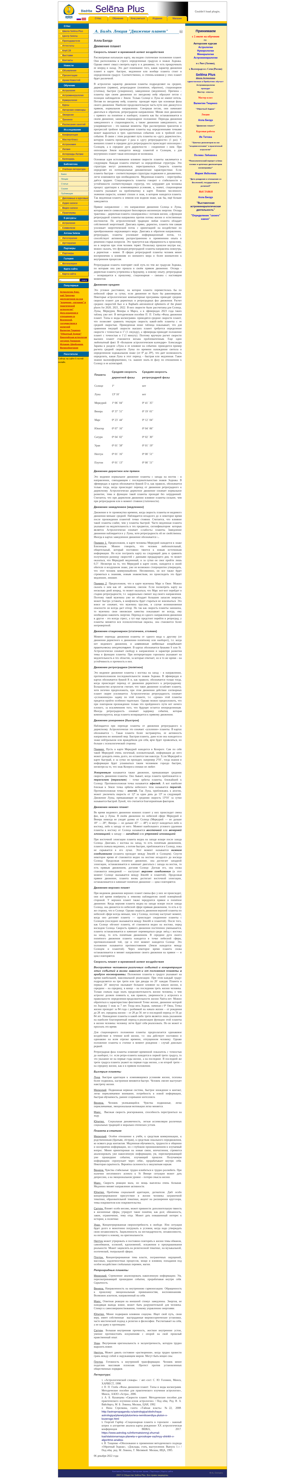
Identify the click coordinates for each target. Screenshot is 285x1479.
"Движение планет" (205, 126)
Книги (63, 174)
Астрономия (69, 144)
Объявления (69, 70)
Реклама (127, 1471)
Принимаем (206, 31)
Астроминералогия (73, 95)
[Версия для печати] (180, 31)
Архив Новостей (71, 80)
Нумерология (69, 100)
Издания (157, 18)
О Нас (98, 18)
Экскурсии (68, 114)
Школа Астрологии (205, 78)
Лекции (64, 179)
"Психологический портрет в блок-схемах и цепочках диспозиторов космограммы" (205, 164)
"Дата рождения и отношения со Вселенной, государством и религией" (205, 182)
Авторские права (140, 1471)
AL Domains (217, 1473)
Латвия (66, 149)
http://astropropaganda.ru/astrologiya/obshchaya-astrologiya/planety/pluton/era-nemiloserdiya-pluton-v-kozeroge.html (135, 1415)
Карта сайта (69, 274)
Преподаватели (71, 41)
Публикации (67, 193)
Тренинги (67, 119)
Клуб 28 (66, 50)
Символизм (68, 228)
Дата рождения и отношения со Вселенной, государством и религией (69, 320)
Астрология (68, 90)
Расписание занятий (74, 124)
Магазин (177, 18)
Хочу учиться (137, 18)
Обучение (117, 18)
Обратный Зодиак (205, 109)
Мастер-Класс (70, 139)
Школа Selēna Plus (72, 31)
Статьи (64, 184)
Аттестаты (68, 45)
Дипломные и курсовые (75, 198)
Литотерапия (69, 238)
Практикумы (69, 212)
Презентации (69, 75)
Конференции (70, 134)
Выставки (67, 55)
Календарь (68, 159)
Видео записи (70, 208)
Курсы (65, 105)
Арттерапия (69, 243)
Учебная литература (74, 169)
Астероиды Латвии (72, 154)
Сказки (64, 188)
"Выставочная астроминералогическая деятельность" (205, 206)
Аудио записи (70, 203)
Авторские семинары (74, 110)
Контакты (67, 60)
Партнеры (68, 253)
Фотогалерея (69, 263)
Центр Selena (70, 36)
